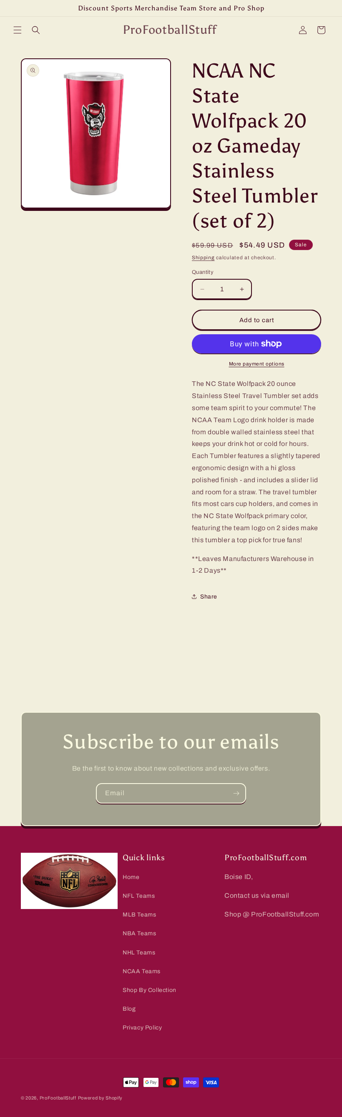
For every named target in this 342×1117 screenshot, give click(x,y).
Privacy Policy (142, 1027)
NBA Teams (139, 933)
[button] (17, 30)
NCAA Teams (142, 971)
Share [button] (208, 597)
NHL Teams (139, 952)
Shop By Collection (149, 990)
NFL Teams (139, 896)
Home (131, 877)
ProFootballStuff (58, 1097)
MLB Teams (139, 915)
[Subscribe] (236, 793)
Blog (129, 1009)
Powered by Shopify (100, 1097)
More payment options (256, 364)
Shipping (203, 257)
